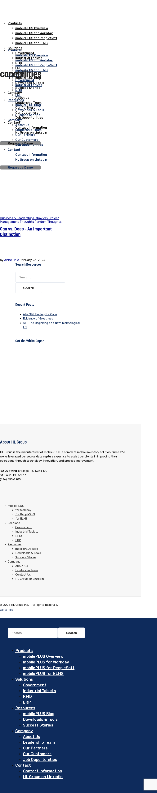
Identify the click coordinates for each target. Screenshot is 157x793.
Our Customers (37, 754)
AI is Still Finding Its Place (40, 314)
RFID (18, 90)
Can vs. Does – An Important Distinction (26, 231)
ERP (18, 540)
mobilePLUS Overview (31, 28)
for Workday (23, 510)
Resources (14, 544)
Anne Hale (11, 260)
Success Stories (27, 88)
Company (15, 93)
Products (15, 23)
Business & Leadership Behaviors (24, 218)
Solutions (14, 523)
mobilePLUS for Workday (34, 60)
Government (24, 80)
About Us (21, 566)
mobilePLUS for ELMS (43, 673)
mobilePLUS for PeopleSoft (36, 65)
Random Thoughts (48, 222)
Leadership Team (26, 570)
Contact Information (42, 771)
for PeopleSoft (25, 514)
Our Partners (35, 748)
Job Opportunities (40, 759)
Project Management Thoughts (29, 220)
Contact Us (23, 574)
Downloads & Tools (28, 553)
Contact (23, 765)
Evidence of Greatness (38, 318)
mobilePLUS (16, 506)
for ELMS (21, 518)
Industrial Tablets (28, 85)
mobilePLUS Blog (26, 549)
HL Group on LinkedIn (29, 579)
